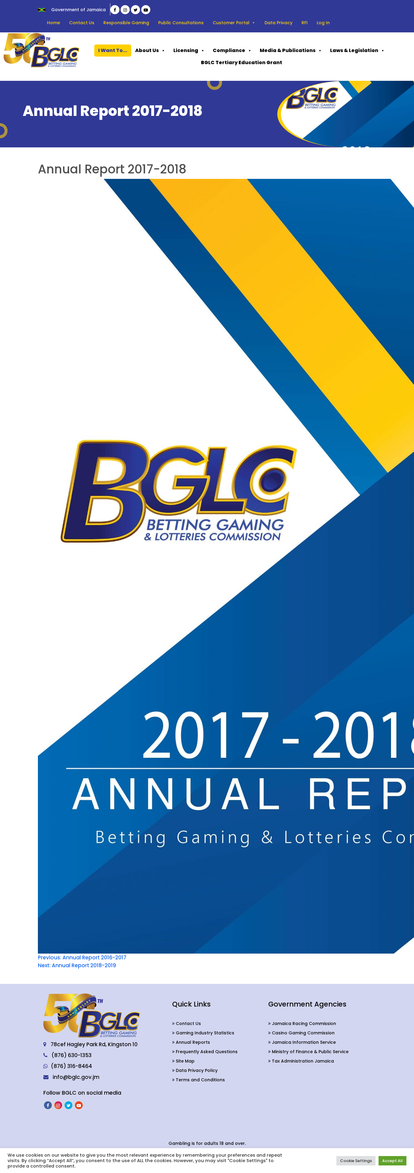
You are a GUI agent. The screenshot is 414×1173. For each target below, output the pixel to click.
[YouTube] (145, 9)
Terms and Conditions (200, 1080)
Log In (323, 23)
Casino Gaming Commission (303, 1033)
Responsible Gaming (126, 23)
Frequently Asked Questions (206, 1052)
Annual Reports (192, 1042)
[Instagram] (125, 9)
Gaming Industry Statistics (204, 1033)
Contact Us (81, 23)
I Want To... (112, 50)
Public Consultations (181, 23)
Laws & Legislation (354, 50)
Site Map (185, 1061)
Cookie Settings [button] (356, 1161)
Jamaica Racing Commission (303, 1023)
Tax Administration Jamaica (302, 1061)
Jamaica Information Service (303, 1042)
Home (53, 23)
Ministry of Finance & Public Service (310, 1052)
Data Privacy (278, 23)
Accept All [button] (392, 1161)
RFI (305, 23)
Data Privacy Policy (196, 1070)
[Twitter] (135, 9)
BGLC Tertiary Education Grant (241, 62)
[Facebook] (114, 9)
